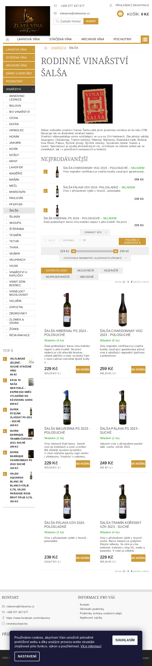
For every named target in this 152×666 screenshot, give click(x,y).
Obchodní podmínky (92, 609)
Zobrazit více (93, 232)
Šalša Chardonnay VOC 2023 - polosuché (103, 167)
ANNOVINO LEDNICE (17, 97)
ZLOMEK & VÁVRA (16, 321)
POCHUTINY (123, 39)
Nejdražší (111, 270)
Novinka (68, 240)
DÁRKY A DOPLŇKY (19, 73)
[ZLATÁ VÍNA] (27, 21)
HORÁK (14, 136)
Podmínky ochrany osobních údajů (101, 613)
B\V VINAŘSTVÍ (19, 111)
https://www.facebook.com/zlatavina (28, 617)
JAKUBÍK (15, 142)
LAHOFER (16, 167)
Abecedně (87, 277)
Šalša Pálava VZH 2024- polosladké (99, 187)
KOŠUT (14, 155)
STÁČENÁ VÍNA (60, 39)
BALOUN (15, 105)
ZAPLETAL (16, 307)
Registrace (141, 5)
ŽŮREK (14, 329)
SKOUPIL (15, 222)
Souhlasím (125, 640)
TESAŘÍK (15, 235)
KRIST (13, 161)
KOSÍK (13, 148)
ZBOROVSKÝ (18, 313)
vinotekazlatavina (16, 623)
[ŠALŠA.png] (95, 103)
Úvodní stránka (7, 39)
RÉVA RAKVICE (19, 335)
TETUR (14, 241)
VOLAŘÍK (15, 300)
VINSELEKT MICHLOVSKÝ (18, 293)
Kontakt (84, 604)
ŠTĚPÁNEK (16, 229)
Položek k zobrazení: (132, 241)
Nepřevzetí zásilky (91, 617)
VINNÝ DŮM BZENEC (17, 283)
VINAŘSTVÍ (13, 89)
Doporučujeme (56, 270)
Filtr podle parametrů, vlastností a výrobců (93, 258)
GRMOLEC (16, 130)
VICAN (13, 265)
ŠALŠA (13, 210)
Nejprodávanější (58, 277)
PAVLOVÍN (16, 198)
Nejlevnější (85, 270)
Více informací (91, 646)
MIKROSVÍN (17, 191)
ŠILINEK (14, 216)
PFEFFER (15, 204)
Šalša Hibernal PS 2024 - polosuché (80, 218)
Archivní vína (92, 39)
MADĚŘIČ (15, 173)
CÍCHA (13, 118)
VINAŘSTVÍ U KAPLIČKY (18, 274)
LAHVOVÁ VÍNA (28, 39)
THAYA (13, 247)
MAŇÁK (14, 179)
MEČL (13, 185)
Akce (51, 240)
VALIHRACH (17, 259)
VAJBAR (14, 253)
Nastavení (27, 656)
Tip (84, 240)
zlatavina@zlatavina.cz (20, 606)
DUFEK (14, 124)
